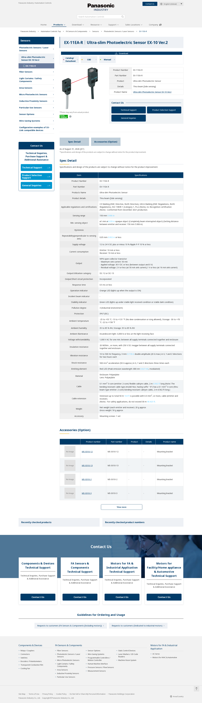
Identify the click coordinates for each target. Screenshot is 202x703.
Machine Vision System (127, 660)
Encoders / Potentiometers (31, 661)
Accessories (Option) (105, 141)
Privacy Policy (47, 694)
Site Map (22, 694)
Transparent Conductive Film (32, 665)
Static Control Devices (126, 650)
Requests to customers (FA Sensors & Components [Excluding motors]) (69, 625)
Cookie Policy (61, 694)
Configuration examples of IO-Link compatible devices (34, 129)
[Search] (122, 17)
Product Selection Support (164, 110)
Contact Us (150, 4)
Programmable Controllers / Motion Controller (99, 659)
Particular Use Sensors (30, 107)
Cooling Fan (25, 668)
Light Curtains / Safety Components (30, 80)
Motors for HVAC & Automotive (165, 657)
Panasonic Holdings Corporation (122, 694)
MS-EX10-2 (87, 479)
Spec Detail (74, 141)
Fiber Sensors (25, 71)
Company (153, 24)
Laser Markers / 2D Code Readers (128, 655)
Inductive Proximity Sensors (33, 101)
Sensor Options (26, 114)
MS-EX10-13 (87, 465)
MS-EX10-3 (87, 493)
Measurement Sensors (97, 671)
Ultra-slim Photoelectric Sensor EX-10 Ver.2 (152, 92)
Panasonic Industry (28, 31)
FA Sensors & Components (76, 31)
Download (77, 24)
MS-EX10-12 (87, 451)
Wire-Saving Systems (29, 120)
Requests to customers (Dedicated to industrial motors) (137, 625)
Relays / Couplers (27, 650)
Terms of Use (34, 694)
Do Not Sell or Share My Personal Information (88, 694)
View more (121, 507)
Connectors (25, 654)
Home (44, 24)
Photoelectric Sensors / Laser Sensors (119, 31)
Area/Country (178, 696)
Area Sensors (25, 88)
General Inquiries (128, 118)
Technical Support (129, 110)
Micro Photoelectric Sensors (33, 94)
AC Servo (156, 654)
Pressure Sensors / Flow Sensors (101, 667)
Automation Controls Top (51, 31)
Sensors (95, 31)
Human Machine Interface (98, 664)
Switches (24, 658)
